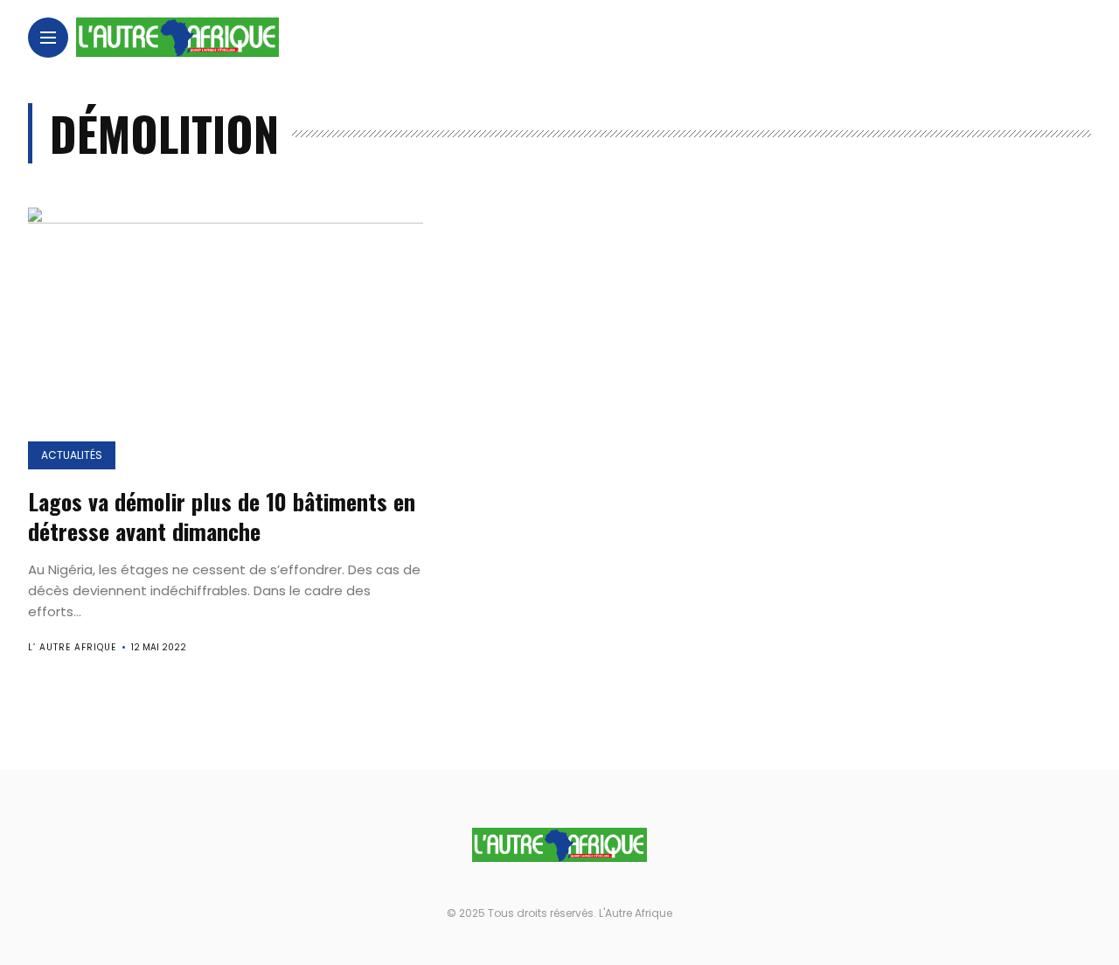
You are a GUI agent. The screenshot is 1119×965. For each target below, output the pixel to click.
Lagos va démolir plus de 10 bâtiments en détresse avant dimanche (221, 516)
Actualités (71, 455)
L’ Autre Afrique (72, 647)
